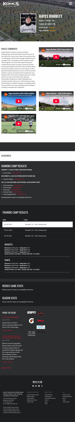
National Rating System (33, 394)
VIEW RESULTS (16, 173)
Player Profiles (30, 396)
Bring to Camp (66, 394)
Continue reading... (7, 330)
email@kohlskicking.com (11, 403)
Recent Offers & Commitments (10, 317)
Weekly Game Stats (32, 400)
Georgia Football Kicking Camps (11, 410)
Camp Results (30, 398)
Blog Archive (7, 368)
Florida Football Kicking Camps (11, 409)
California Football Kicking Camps (11, 412)
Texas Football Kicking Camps (10, 407)
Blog (46, 401)
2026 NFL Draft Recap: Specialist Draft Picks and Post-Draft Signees (12, 337)
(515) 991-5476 (8, 402)
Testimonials (48, 396)
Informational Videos (50, 398)
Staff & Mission (49, 394)
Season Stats (30, 401)
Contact (47, 400)
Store (46, 403)
